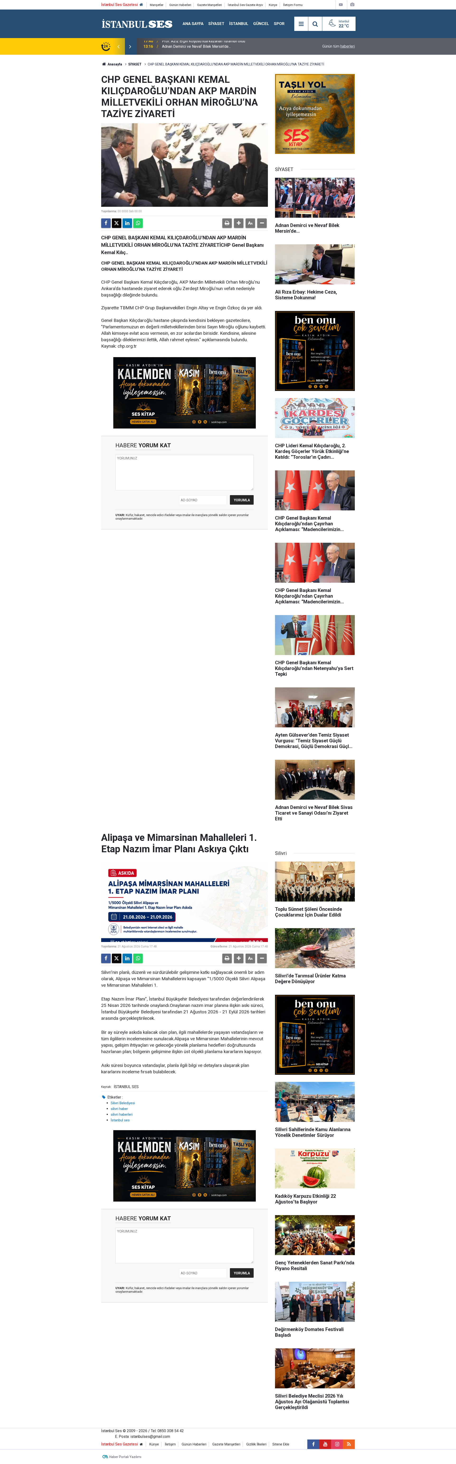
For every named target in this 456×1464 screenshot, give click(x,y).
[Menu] (301, 24)
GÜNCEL (261, 23)
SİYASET (216, 23)
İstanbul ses (120, 1120)
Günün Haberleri (180, 5)
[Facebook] (106, 223)
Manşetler (156, 5)
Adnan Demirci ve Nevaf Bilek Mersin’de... (196, 46)
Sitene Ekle (280, 1444)
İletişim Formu (293, 5)
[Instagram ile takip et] (337, 1444)
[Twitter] (116, 223)
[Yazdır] (227, 223)
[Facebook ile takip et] (313, 1444)
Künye (273, 5)
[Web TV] (340, 4)
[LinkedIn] (127, 223)
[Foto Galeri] (352, 4)
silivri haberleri (122, 1114)
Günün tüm (338, 46)
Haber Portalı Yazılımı (125, 1457)
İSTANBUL (238, 23)
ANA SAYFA (193, 23)
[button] (238, 223)
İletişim (170, 1444)
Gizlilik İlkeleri (256, 1444)
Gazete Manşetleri (209, 5)
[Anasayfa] (141, 5)
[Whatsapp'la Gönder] (138, 223)
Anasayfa (114, 64)
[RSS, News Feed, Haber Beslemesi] (349, 1444)
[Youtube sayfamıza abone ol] (325, 1444)
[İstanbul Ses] (137, 23)
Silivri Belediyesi (123, 1103)
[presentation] (118, 46)
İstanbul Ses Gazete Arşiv (245, 5)
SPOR (279, 23)
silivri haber (119, 1109)
